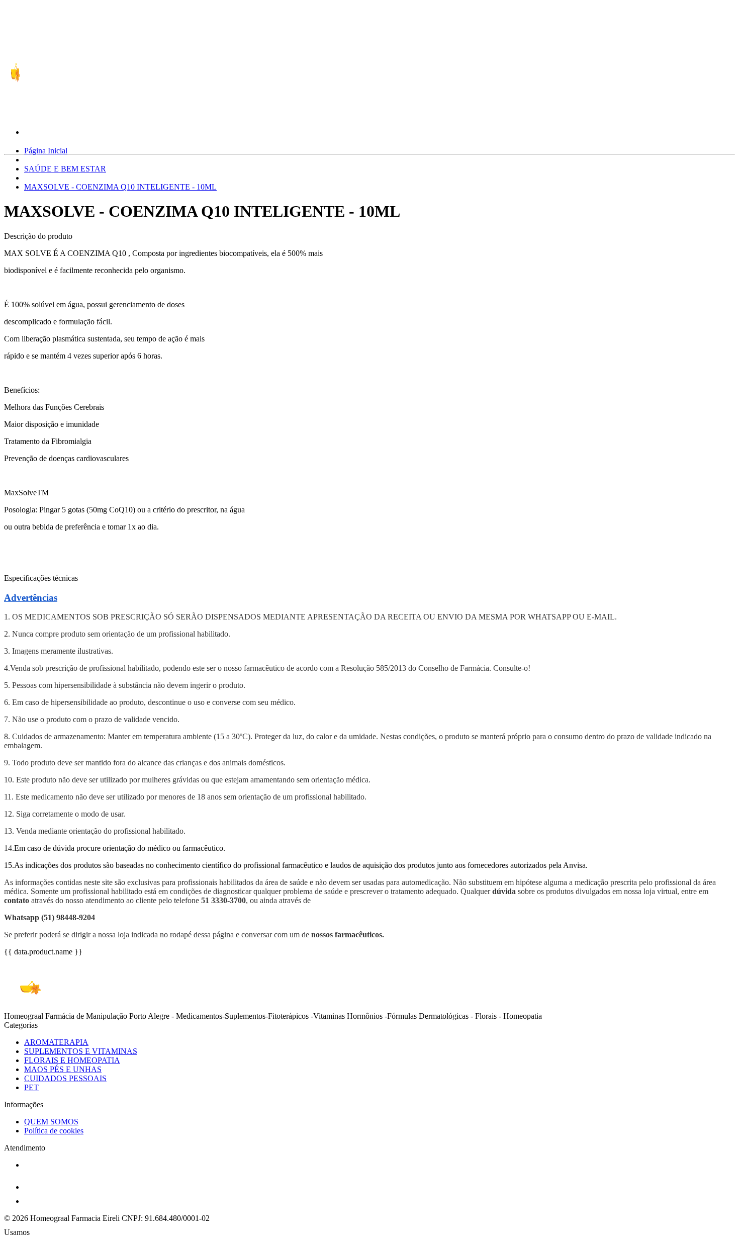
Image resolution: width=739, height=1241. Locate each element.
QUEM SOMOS (51, 1121)
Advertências (30, 597)
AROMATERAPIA (56, 1042)
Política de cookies (53, 1130)
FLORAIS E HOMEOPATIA (72, 1060)
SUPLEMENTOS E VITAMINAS (80, 1051)
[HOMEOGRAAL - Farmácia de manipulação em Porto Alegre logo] (41, 101)
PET (31, 1087)
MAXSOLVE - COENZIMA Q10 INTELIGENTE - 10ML (120, 187)
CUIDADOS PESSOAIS (65, 1078)
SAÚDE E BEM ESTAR (65, 168)
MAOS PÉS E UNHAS (63, 1069)
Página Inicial (45, 150)
